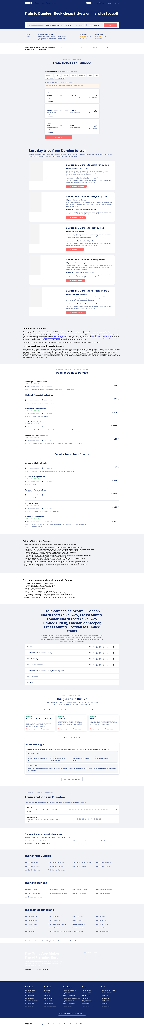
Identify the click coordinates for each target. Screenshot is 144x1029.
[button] (68, 25)
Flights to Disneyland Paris (71, 998)
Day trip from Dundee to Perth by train (85, 227)
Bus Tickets (48, 987)
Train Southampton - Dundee (57, 893)
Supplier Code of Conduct (78, 1024)
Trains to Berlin (30, 998)
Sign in (117, 3)
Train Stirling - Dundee (103, 893)
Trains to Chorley (101, 920)
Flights (48, 3)
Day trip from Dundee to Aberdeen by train (87, 290)
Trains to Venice (30, 995)
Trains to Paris (29, 993)
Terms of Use (52, 1024)
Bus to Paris (48, 1001)
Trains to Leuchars (78, 931)
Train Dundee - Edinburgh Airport (82, 862)
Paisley (90, 75)
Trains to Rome (30, 990)
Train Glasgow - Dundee (79, 889)
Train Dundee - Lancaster (56, 866)
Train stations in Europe (108, 990)
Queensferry (60, 78)
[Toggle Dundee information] (116, 810)
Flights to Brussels (69, 995)
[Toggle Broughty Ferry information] (116, 819)
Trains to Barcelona (31, 1001)
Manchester (49, 78)
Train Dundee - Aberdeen (32, 866)
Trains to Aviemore (54, 920)
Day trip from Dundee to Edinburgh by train (87, 164)
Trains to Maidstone (78, 924)
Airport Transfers (106, 993)
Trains (37, 3)
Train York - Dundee (31, 889)
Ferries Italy (86, 998)
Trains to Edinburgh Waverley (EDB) (59, 931)
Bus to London (49, 998)
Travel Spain (105, 998)
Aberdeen (82, 75)
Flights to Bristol (68, 1001)
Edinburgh (49, 75)
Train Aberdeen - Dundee (56, 889)
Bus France (47, 993)
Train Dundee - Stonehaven (56, 870)
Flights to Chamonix (69, 990)
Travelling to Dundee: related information (38, 841)
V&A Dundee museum (60, 336)
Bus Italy (47, 995)
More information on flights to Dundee (37, 843)
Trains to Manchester (31, 920)
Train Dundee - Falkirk (79, 866)
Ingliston (73, 75)
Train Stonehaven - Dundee (33, 897)
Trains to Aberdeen (54, 928)
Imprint (43, 1024)
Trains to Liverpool (30, 928)
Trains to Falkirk (101, 928)
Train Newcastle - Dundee (104, 889)
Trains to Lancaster (78, 928)
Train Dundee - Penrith (32, 862)
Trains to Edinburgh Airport (57, 924)
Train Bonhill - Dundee (79, 893)
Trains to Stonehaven (102, 931)
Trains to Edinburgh (31, 916)
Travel (103, 987)
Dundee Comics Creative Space (101, 336)
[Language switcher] (89, 3)
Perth (96, 75)
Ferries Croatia (87, 993)
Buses (42, 3)
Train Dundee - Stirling (103, 866)
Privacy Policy (63, 1024)
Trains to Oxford (101, 916)
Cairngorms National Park (52, 338)
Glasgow (65, 75)
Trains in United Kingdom (45, 941)
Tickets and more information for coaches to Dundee (89, 841)
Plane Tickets (67, 987)
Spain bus (47, 990)
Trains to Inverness (31, 924)
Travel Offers (105, 995)
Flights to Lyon (67, 993)
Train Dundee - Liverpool (103, 862)
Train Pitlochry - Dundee (32, 893)
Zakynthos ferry (87, 1001)
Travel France (105, 1001)
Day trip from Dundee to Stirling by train (86, 259)
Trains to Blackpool (102, 924)
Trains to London (53, 916)
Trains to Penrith (77, 920)
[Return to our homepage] (30, 3)
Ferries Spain (86, 995)
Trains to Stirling (30, 931)
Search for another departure (71, 71)
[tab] (48, 710)
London (57, 75)
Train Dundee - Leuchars (32, 870)
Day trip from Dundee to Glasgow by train (87, 196)
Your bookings (100, 3)
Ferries (54, 3)
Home (26, 941)
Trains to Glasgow (77, 916)
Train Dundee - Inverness (56, 862)
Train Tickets (29, 987)
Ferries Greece (86, 990)
